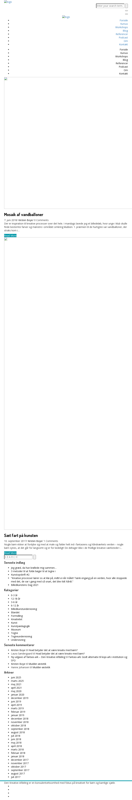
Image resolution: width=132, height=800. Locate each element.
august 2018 (18, 732)
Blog (125, 30)
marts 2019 (17, 708)
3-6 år (14, 602)
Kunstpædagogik (20, 626)
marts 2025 (17, 680)
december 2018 (19, 718)
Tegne (14, 633)
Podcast (123, 37)
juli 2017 (15, 777)
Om (126, 41)
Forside (124, 20)
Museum (16, 629)
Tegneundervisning (21, 636)
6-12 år (15, 605)
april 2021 (16, 687)
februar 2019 (18, 711)
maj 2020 (16, 691)
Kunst (14, 622)
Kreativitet (16, 619)
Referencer (122, 34)
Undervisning (18, 639)
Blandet (15, 612)
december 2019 (19, 698)
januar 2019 (17, 715)
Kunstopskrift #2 (20, 574)
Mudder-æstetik (37, 663)
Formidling (17, 615)
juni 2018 (16, 739)
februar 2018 (18, 753)
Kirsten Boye (25, 220)
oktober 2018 (18, 725)
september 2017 (20, 770)
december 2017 (19, 759)
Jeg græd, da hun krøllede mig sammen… (34, 567)
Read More (10, 235)
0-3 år (14, 595)
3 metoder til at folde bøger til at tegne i (33, 571)
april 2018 (16, 746)
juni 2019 (16, 701)
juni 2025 (16, 677)
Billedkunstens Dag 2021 (24, 585)
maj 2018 (16, 742)
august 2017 (18, 773)
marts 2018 (17, 749)
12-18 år (15, 598)
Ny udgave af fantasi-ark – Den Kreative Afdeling (38, 657)
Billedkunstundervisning (24, 609)
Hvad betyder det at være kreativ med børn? (53, 650)
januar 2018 (17, 756)
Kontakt (123, 44)
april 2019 (16, 704)
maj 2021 (16, 684)
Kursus (124, 23)
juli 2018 (15, 735)
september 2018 (20, 729)
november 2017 (20, 763)
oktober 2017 (18, 766)
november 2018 (20, 722)
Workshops (121, 27)
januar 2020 (17, 694)
